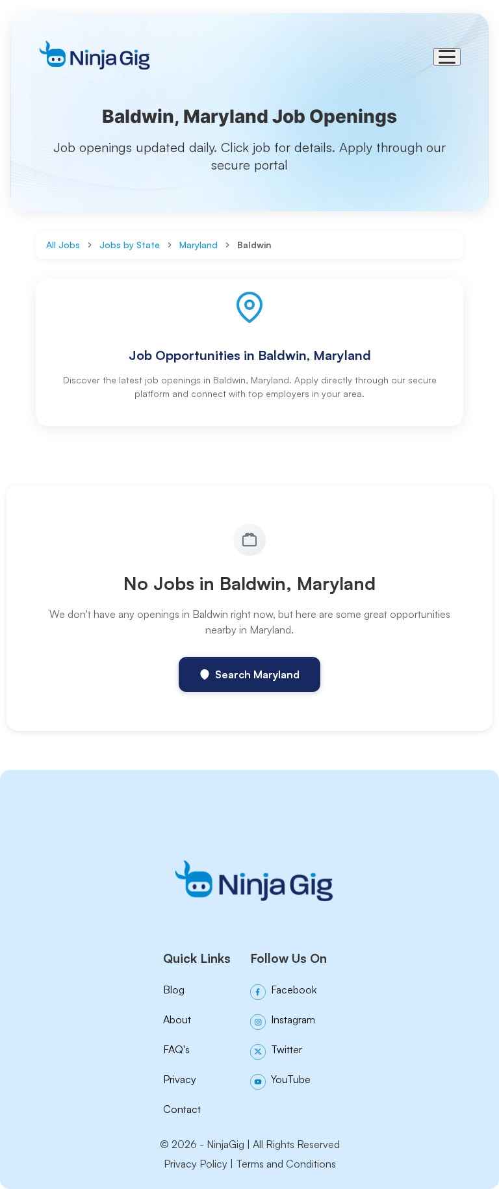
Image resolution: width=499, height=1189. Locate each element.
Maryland (198, 244)
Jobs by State (129, 244)
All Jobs (63, 244)
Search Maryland (257, 674)
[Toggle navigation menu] (447, 57)
